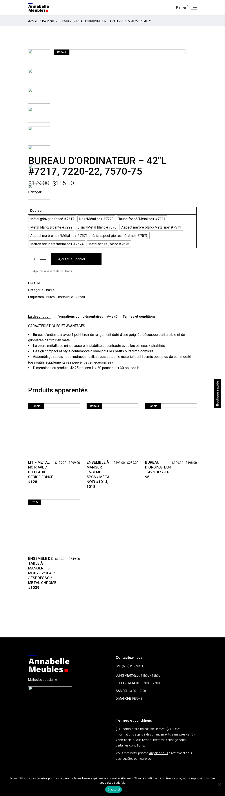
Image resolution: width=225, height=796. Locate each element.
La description (39, 316)
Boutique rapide (218, 393)
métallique (65, 297)
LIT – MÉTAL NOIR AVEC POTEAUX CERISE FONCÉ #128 (40, 472)
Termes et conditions (139, 316)
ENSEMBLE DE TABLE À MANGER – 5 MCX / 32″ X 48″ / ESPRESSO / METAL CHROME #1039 (42, 573)
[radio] (52, 219)
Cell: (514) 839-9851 (129, 666)
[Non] (219, 784)
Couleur (36, 211)
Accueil (33, 21)
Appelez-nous (158, 753)
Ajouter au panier (71, 259)
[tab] (40, 316)
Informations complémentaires (78, 316)
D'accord (113, 789)
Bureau (64, 21)
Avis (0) (113, 316)
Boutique (48, 21)
